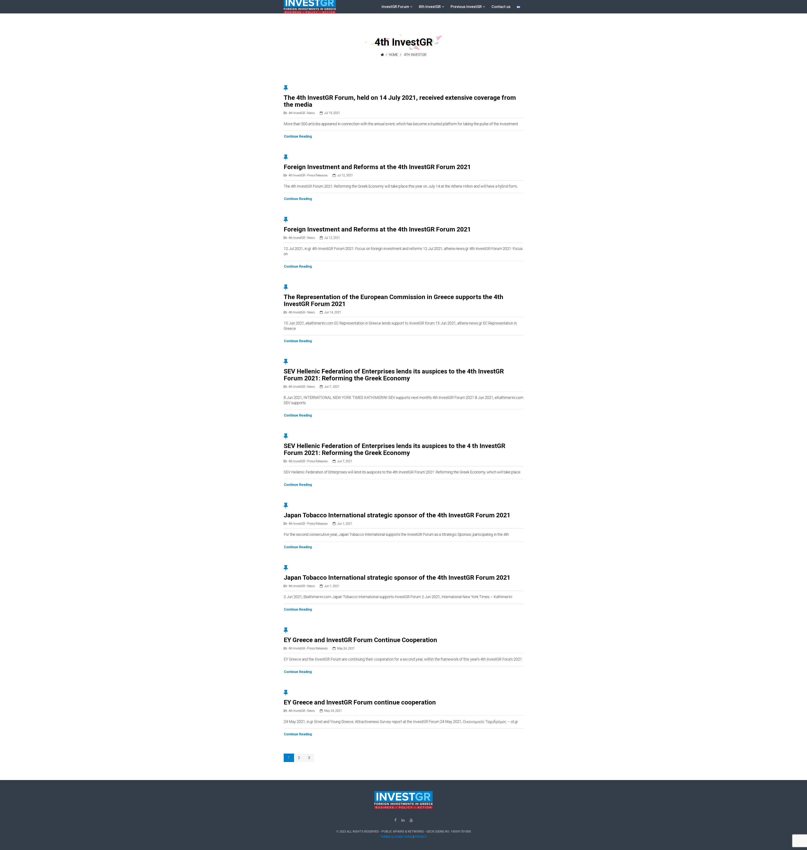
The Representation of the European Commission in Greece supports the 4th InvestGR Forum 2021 (393, 300)
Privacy (421, 836)
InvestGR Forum (395, 6)
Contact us (501, 6)
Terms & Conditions (396, 836)
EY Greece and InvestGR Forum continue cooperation (360, 702)
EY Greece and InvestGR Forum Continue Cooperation (360, 640)
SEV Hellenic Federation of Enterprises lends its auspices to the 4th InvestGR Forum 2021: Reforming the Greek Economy (394, 375)
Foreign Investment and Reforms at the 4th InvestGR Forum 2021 (377, 167)
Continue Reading (298, 136)
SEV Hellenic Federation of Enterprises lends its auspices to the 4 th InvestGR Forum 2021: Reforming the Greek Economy (394, 449)
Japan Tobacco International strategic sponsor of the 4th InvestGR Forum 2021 (397, 515)
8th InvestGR (430, 6)
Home (393, 55)
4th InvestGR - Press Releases (308, 175)
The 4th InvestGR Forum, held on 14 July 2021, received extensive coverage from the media (400, 101)
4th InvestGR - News (302, 113)
